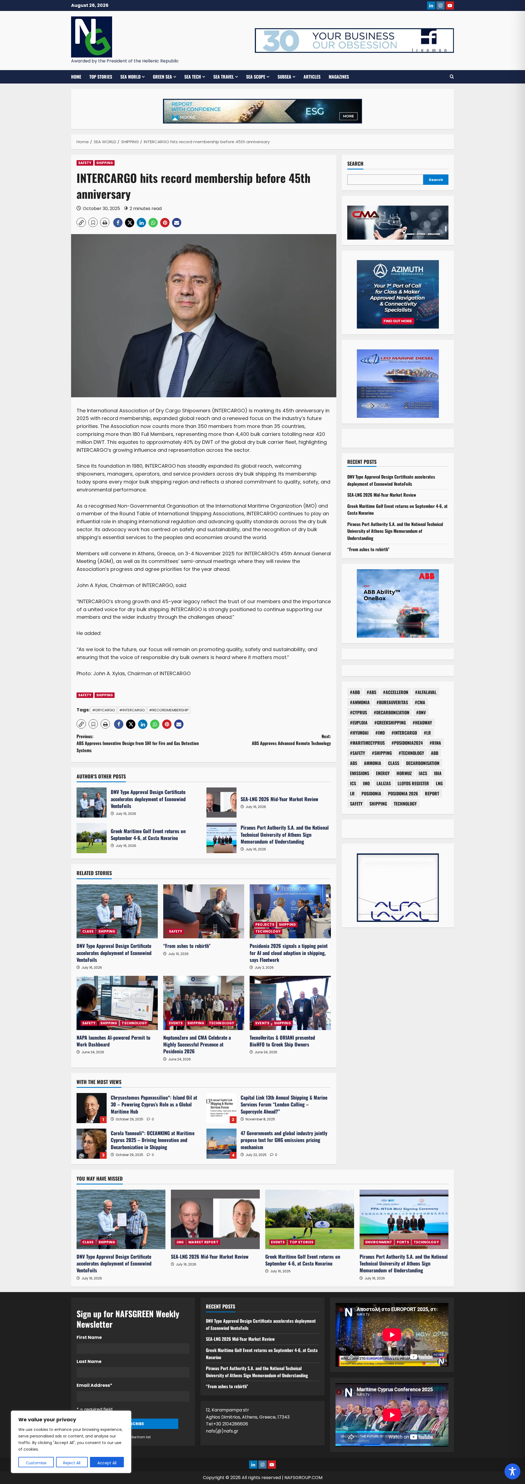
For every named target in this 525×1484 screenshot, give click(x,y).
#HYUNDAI (359, 732)
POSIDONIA (371, 793)
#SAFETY (357, 752)
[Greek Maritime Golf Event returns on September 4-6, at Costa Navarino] (309, 1219)
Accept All (106, 1463)
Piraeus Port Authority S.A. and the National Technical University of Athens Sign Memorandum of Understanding (221, 838)
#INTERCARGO (132, 710)
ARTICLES (312, 76)
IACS (423, 773)
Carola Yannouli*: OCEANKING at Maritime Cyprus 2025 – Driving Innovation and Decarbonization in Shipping (92, 1144)
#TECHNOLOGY (411, 752)
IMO (366, 783)
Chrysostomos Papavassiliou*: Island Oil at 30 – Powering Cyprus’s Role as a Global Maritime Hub (92, 1108)
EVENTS (176, 1023)
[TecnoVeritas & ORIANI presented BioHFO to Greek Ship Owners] (290, 1003)
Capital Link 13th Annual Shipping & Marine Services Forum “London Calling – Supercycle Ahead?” (221, 1108)
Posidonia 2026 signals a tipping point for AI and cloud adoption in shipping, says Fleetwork (289, 952)
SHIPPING (104, 162)
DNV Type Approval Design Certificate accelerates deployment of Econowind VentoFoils (92, 802)
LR (352, 793)
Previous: (138, 743)
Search (355, 163)
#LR (427, 732)
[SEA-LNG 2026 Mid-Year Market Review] (215, 1219)
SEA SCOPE (255, 76)
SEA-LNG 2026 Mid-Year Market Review (221, 802)
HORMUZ (404, 773)
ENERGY (383, 773)
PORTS (403, 1242)
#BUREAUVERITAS (392, 702)
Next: (291, 740)
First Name (89, 1337)
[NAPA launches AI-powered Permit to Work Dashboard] (117, 1003)
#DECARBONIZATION (391, 712)
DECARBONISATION (422, 763)
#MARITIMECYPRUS (367, 742)
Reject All (71, 1463)
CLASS (88, 931)
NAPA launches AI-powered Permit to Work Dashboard (113, 1041)
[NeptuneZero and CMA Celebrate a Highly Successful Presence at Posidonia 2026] (203, 1003)
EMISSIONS (359, 773)
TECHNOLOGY (268, 931)
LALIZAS (384, 783)
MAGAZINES (339, 76)
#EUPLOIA (359, 722)
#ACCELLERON (395, 692)
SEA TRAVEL (223, 76)
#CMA (420, 702)
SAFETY (85, 162)
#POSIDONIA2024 (407, 742)
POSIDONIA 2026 (403, 793)
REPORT (432, 793)
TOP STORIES (100, 76)
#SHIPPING (382, 752)
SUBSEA (284, 76)
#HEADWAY (422, 722)
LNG (439, 783)
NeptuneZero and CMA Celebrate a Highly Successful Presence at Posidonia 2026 (197, 1044)
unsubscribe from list (133, 1437)
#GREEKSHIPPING (390, 722)
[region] (71, 1442)
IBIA (438, 773)
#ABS (371, 692)
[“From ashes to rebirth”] (203, 911)
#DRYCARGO (103, 710)
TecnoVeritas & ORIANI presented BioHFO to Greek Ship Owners (282, 1041)
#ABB (355, 692)
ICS (353, 783)
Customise (36, 1463)
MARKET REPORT (203, 1242)
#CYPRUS (358, 712)
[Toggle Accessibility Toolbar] (512, 1471)
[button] (452, 76)
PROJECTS (264, 924)
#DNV (421, 712)
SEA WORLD (130, 76)
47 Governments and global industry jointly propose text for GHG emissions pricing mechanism (221, 1144)
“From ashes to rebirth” (187, 945)
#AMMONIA (360, 702)
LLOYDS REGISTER (413, 783)
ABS (353, 763)
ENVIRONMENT (378, 1242)
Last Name (89, 1361)
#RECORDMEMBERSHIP (169, 710)
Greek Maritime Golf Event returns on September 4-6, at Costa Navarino (92, 838)
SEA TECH (192, 76)
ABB (434, 752)
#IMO (380, 732)
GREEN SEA (162, 76)
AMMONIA (372, 763)
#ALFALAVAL (425, 692)
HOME (76, 76)
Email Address (94, 1385)
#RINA (435, 742)
